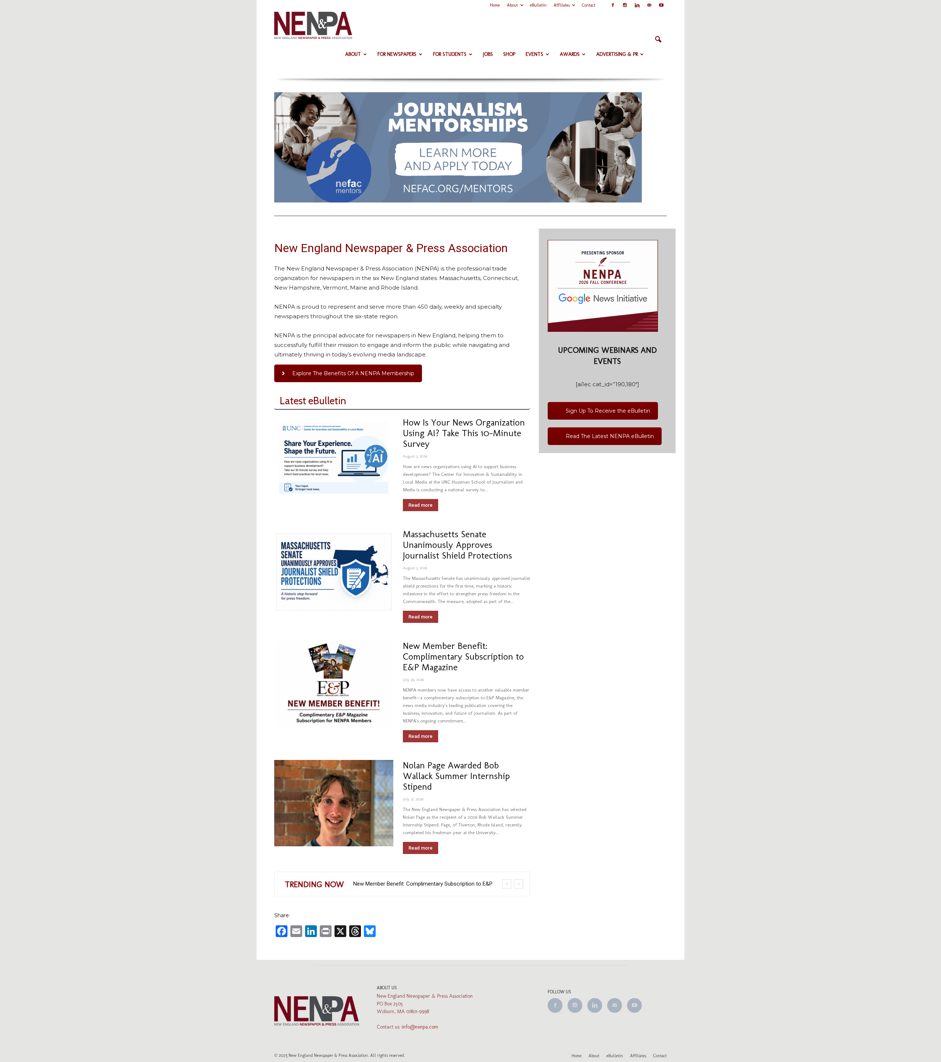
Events (534, 54)
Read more (420, 505)
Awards (570, 54)
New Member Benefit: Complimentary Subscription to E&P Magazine (463, 656)
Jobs (488, 54)
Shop (509, 54)
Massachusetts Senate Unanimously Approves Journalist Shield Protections (457, 544)
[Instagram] (624, 5)
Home (495, 5)
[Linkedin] (637, 5)
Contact (588, 5)
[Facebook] (612, 5)
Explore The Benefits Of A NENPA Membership (353, 373)
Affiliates (562, 5)
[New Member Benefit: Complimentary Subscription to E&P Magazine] (333, 684)
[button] (658, 40)
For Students (449, 54)
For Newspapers (397, 54)
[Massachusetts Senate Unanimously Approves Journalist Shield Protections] (333, 572)
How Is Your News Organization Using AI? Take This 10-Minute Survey (464, 433)
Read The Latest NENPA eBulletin (610, 434)
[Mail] (649, 5)
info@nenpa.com (420, 1027)
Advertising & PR (617, 54)
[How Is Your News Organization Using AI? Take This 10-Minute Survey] (333, 457)
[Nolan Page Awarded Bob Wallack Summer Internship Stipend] (333, 803)
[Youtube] (661, 5)
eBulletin (538, 5)
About (512, 5)
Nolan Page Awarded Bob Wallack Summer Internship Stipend (456, 776)
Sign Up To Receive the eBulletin (608, 409)
